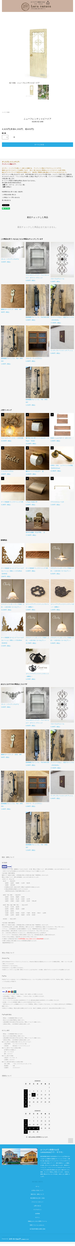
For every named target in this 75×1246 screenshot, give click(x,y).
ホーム (37, 1186)
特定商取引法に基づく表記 (37, 1198)
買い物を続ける (6, 200)
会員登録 (37, 1213)
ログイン (37, 1217)
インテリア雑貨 (5, 112)
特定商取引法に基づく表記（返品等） (13, 191)
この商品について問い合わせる (11, 197)
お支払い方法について (37, 1190)
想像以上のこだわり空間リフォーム (37, 1221)
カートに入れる (39, 144)
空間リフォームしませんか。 (37, 1225)
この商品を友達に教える (9, 194)
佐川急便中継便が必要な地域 (37, 1229)
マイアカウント (37, 1209)
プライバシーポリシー (37, 1202)
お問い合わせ (37, 1205)
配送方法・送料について (37, 1194)
